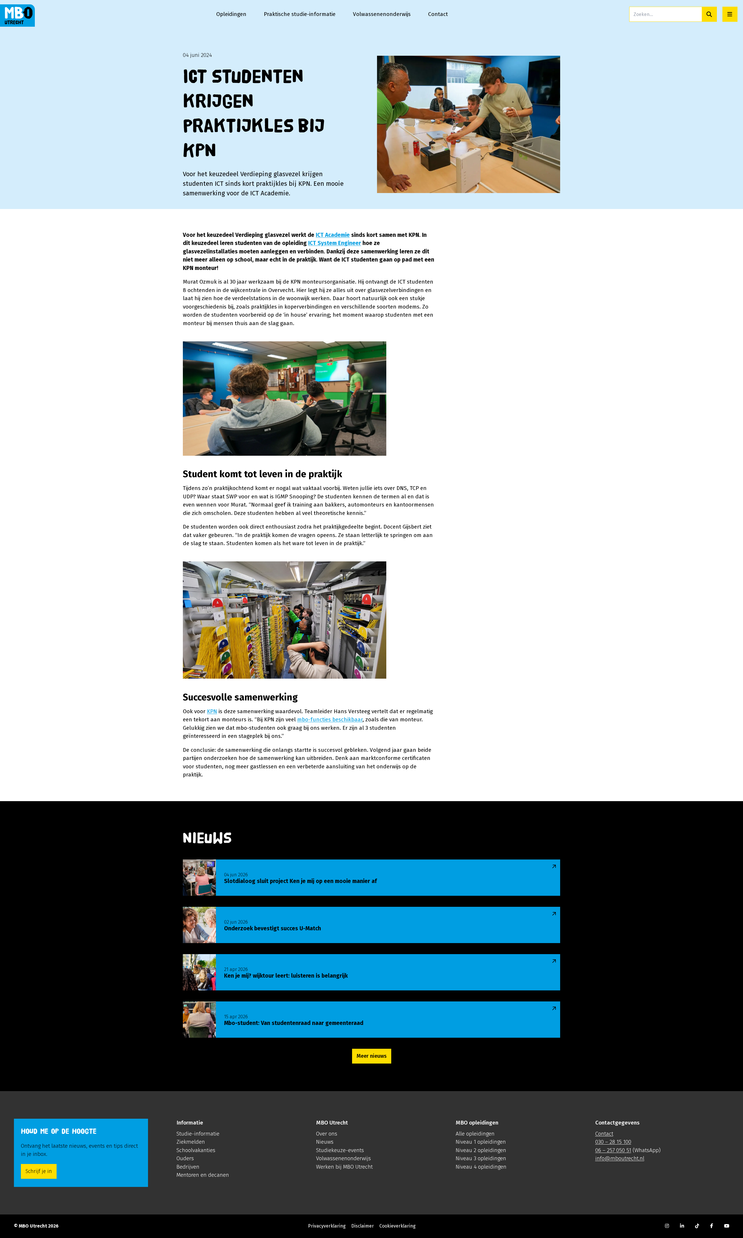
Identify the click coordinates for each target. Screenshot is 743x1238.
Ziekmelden (190, 1141)
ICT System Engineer (334, 243)
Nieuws (324, 1141)
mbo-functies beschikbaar (330, 719)
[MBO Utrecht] (17, 15)
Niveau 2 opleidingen (481, 1150)
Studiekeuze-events (340, 1150)
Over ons (326, 1133)
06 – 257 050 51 (613, 1150)
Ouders (185, 1158)
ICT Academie (333, 235)
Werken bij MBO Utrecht (344, 1166)
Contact (604, 1133)
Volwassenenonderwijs (343, 1158)
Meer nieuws (372, 1056)
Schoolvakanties (195, 1150)
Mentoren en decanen (202, 1175)
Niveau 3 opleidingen (481, 1158)
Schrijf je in (39, 1171)
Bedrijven (187, 1166)
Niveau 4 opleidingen (481, 1166)
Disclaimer (362, 1226)
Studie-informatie (197, 1133)
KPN (212, 711)
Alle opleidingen (475, 1133)
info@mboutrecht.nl (619, 1158)
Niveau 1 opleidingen (481, 1141)
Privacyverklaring (327, 1226)
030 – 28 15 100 (613, 1141)
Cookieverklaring (397, 1226)
